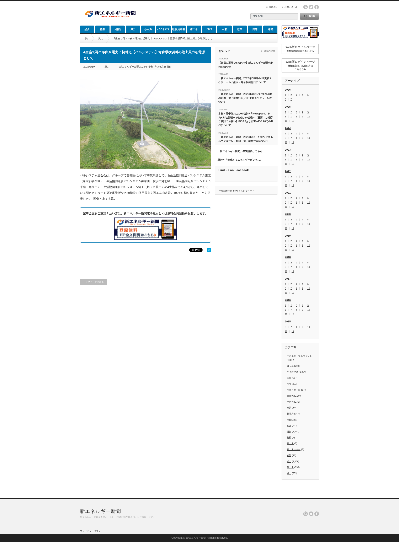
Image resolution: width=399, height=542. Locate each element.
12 (293, 121)
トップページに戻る (93, 282)
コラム (290, 366)
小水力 (148, 29)
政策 (239, 29)
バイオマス (163, 29)
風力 (133, 29)
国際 (254, 29)
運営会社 (273, 7)
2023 (288, 149)
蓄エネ (194, 29)
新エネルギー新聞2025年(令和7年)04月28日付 (145, 66)
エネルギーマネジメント (299, 356)
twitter (311, 7)
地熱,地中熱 (178, 29)
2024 (288, 128)
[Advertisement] (195, 13)
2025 (288, 106)
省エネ (290, 443)
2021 (288, 192)
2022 (288, 171)
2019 (288, 235)
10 (308, 117)
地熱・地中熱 (293, 389)
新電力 (290, 413)
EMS (209, 29)
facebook (316, 7)
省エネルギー (293, 449)
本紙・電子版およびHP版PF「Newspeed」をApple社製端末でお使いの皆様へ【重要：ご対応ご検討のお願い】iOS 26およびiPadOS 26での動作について (245, 119)
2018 (288, 257)
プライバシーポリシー (91, 531)
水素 (224, 29)
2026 (288, 89)
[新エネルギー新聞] (110, 17)
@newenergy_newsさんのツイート (236, 190)
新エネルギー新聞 (100, 511)
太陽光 (117, 29)
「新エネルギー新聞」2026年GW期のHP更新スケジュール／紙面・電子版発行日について (245, 80)
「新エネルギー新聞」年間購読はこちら (240, 151)
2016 (288, 300)
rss (305, 7)
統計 (289, 455)
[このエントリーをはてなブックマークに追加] (209, 251)
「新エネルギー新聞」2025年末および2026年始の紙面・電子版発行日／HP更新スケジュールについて (245, 98)
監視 (289, 437)
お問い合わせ (291, 7)
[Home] (86, 38)
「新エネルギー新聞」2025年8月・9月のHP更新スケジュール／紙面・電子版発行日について (245, 139)
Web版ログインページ (300, 48)
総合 (87, 29)
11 (286, 121)
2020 (288, 214)
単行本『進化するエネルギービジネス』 (240, 159)
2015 (288, 321)
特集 (102, 29)
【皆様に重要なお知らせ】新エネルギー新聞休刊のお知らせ (245, 64)
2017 (288, 278)
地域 (270, 29)
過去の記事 (269, 51)
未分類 (290, 419)
